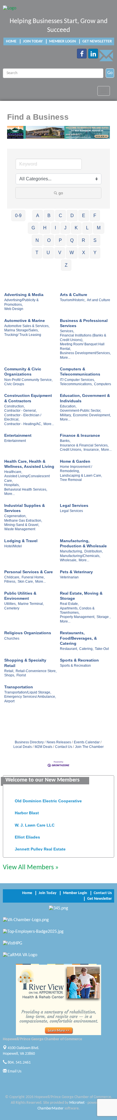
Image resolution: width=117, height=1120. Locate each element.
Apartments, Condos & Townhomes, (77, 610)
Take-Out (102, 649)
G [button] (33, 227)
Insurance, (91, 450)
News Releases (59, 742)
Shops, (9, 675)
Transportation (18, 687)
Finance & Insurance (80, 435)
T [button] (36, 252)
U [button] (48, 252)
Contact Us (63, 747)
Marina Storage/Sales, (21, 330)
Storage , (103, 617)
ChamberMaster (50, 1108)
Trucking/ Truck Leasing (22, 335)
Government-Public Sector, (80, 411)
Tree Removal (71, 480)
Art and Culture (98, 300)
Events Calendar (87, 742)
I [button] (55, 227)
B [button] (49, 215)
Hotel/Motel (13, 546)
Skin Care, (26, 582)
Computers (102, 384)
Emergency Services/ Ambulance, (30, 697)
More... (65, 358)
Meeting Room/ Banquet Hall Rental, (82, 346)
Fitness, (10, 582)
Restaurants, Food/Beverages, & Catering (78, 638)
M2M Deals (43, 747)
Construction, (14, 406)
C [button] (60, 215)
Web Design (13, 309)
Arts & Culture (73, 294)
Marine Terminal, (31, 604)
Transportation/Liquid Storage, (27, 692)
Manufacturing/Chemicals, (80, 556)
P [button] (60, 240)
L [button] (87, 227)
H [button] (45, 227)
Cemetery (11, 608)
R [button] (83, 240)
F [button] (94, 215)
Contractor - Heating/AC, (23, 424)
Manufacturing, (71, 551)
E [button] (83, 215)
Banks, (65, 441)
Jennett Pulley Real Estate (40, 846)
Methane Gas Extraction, (23, 521)
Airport (9, 701)
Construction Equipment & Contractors (28, 398)
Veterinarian (69, 577)
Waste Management (19, 529)
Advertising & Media (23, 294)
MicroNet (77, 1103)
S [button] (95, 240)
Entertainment (18, 435)
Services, (67, 331)
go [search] (60, 193)
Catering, (86, 649)
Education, (68, 406)
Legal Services (74, 505)
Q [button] (72, 240)
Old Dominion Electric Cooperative (48, 798)
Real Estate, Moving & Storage (81, 596)
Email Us (14, 1071)
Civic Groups (14, 384)
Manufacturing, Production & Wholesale (83, 543)
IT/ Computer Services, (77, 380)
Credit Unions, (71, 450)
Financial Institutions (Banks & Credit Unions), (83, 337)
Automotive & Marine (24, 320)
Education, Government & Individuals (85, 398)
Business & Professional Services (84, 323)
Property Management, (77, 617)
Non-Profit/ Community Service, (28, 380)
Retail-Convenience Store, (36, 671)
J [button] (65, 227)
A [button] (37, 215)
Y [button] (95, 252)
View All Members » (30, 867)
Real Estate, (69, 604)
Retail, (9, 671)
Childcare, (12, 577)
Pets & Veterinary (76, 572)
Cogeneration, (15, 516)
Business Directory (29, 742)
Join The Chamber (89, 747)
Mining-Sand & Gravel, (21, 525)
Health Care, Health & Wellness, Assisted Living (29, 464)
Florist (21, 675)
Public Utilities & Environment (20, 596)
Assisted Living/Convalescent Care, (27, 478)
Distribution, (93, 551)
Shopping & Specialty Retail (25, 663)
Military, (66, 415)
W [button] (72, 252)
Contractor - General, (20, 411)
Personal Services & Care (28, 572)
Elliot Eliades (27, 834)
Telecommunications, (76, 384)
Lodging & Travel (20, 540)
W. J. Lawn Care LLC (35, 822)
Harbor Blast (27, 810)
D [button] (72, 215)
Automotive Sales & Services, (26, 326)
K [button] (76, 227)
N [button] (37, 240)
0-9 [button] (18, 215)
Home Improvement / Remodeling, (76, 469)
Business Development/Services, (85, 353)
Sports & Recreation (79, 660)
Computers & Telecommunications (80, 371)
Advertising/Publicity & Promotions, (21, 302)
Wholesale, (68, 560)
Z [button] (66, 265)
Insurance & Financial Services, (84, 445)
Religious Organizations (27, 633)
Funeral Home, (33, 577)
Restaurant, (69, 649)
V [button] (59, 252)
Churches (11, 638)
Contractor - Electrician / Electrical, (22, 417)
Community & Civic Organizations (22, 371)
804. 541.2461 (19, 1062)
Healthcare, (13, 472)
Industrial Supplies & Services (24, 508)
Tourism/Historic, (72, 300)
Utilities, (10, 604)
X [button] (83, 252)
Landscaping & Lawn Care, (81, 476)
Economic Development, (92, 415)
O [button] (49, 240)
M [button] (99, 227)
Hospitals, (12, 485)
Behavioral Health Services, (25, 489)
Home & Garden (75, 461)
